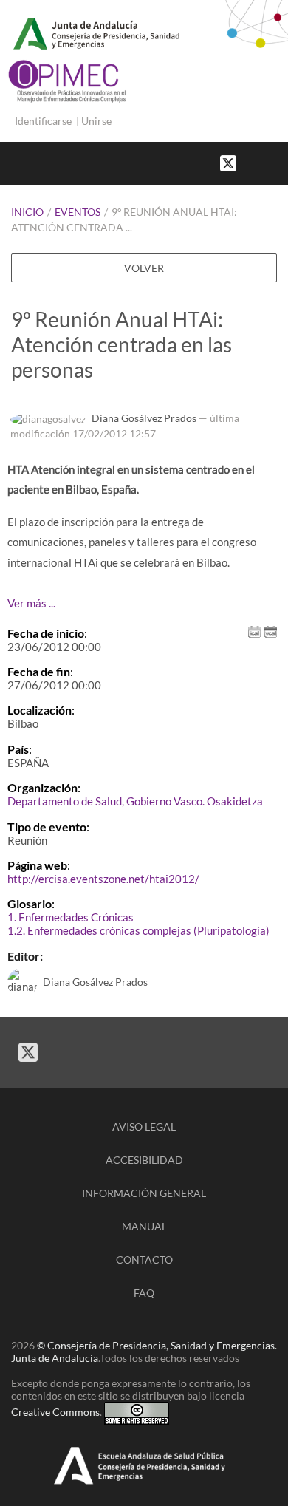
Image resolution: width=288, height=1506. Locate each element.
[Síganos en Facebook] (251, 162)
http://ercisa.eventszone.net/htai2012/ (103, 878)
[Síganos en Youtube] (265, 162)
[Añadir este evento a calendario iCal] (254, 630)
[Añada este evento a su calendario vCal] (270, 630)
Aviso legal (144, 1126)
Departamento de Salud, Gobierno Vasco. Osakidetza (135, 801)
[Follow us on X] (228, 162)
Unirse (96, 121)
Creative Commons (55, 1412)
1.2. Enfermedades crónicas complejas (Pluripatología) (138, 930)
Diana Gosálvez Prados (144, 418)
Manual (144, 1226)
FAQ (144, 1293)
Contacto (144, 1259)
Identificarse (43, 121)
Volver (144, 268)
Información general (144, 1193)
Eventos (77, 211)
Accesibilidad (144, 1160)
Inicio (27, 211)
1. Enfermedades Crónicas (70, 917)
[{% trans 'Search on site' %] (280, 162)
